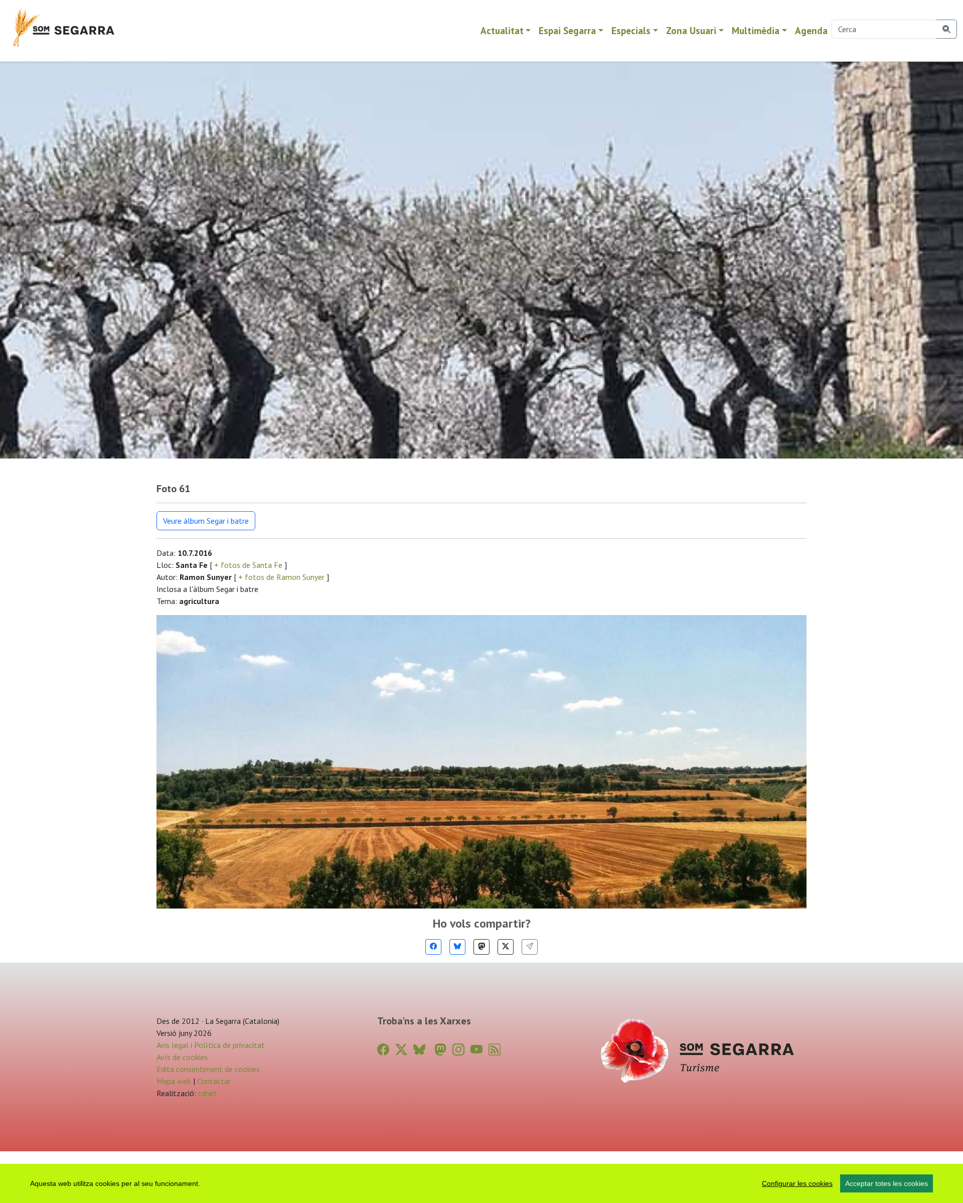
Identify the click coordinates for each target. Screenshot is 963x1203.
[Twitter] (506, 947)
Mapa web (173, 1081)
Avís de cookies (182, 1057)
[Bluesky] (457, 947)
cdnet (206, 1093)
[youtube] (476, 1050)
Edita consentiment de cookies (208, 1069)
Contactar (214, 1081)
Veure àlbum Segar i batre (206, 521)
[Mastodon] (481, 947)
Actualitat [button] (502, 30)
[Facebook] (433, 947)
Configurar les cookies (797, 1183)
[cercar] (946, 29)
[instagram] (458, 1050)
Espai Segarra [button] (567, 30)
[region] (481, 1183)
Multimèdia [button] (755, 30)
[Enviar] (530, 947)
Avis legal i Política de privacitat (210, 1045)
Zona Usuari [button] (691, 30)
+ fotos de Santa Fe (248, 565)
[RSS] (495, 1050)
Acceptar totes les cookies (886, 1183)
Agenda (811, 30)
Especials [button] (631, 30)
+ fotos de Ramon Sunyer (281, 577)
